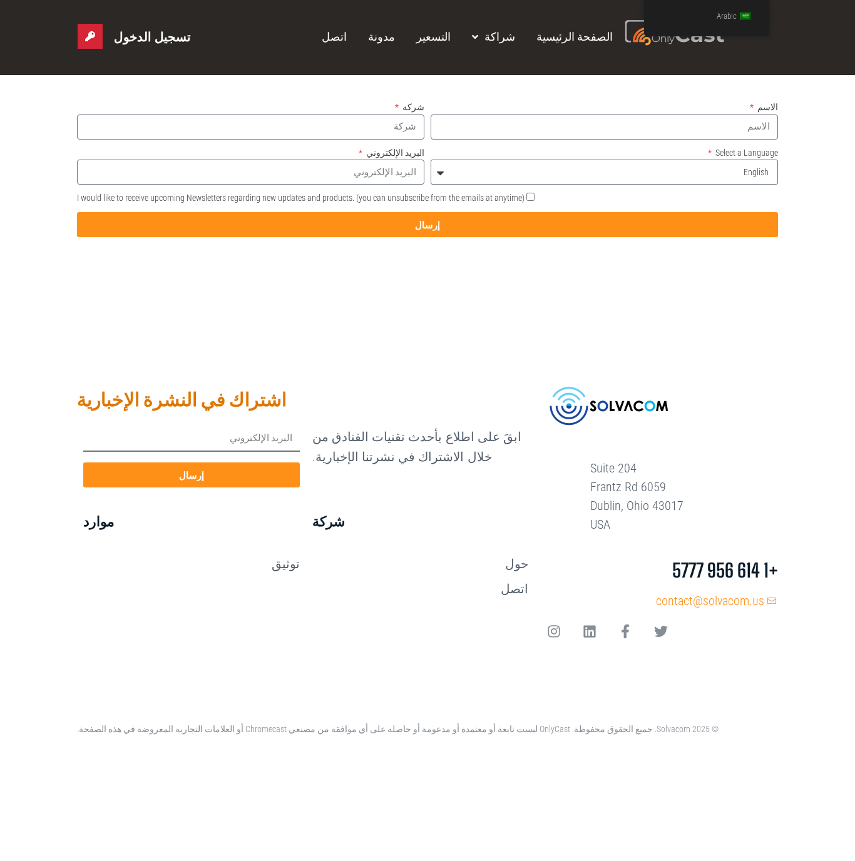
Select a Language (746, 153)
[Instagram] (554, 631)
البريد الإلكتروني (394, 153)
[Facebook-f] (625, 631)
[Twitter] (661, 631)
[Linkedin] (589, 631)
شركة (412, 107)
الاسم (766, 107)
